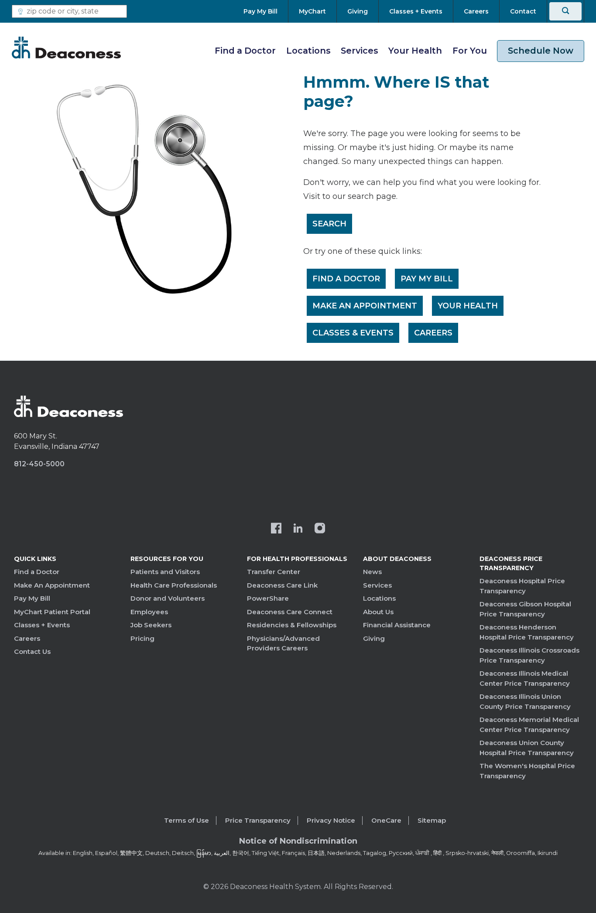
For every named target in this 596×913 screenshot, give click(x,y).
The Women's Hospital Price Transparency (527, 771)
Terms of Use (186, 820)
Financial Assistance (397, 625)
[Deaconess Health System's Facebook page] (276, 529)
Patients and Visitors (165, 572)
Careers (433, 333)
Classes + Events (42, 625)
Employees (149, 612)
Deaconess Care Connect (289, 612)
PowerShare (268, 598)
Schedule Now (540, 50)
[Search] (565, 11)
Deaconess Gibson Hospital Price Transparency (525, 609)
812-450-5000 (39, 464)
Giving (374, 638)
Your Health (415, 50)
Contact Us (32, 651)
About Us (378, 612)
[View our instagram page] (319, 529)
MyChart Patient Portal (52, 612)
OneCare (386, 820)
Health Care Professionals (173, 585)
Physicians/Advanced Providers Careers (283, 643)
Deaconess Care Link (282, 585)
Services (359, 50)
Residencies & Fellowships (291, 625)
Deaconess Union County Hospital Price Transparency (527, 748)
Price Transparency (258, 820)
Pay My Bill (427, 279)
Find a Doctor (245, 50)
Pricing (142, 638)
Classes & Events (353, 333)
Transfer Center (273, 572)
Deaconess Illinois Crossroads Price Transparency (529, 655)
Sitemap (432, 820)
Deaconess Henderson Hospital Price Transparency (527, 632)
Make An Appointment (364, 306)
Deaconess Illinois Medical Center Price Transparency (525, 678)
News (372, 572)
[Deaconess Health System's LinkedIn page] (298, 529)
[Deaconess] (66, 47)
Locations (308, 50)
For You (469, 50)
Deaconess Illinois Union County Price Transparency (525, 701)
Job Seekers (150, 625)
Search (329, 224)
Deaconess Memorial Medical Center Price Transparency (529, 724)
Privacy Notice (331, 820)
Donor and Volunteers (167, 598)
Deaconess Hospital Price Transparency (522, 586)
